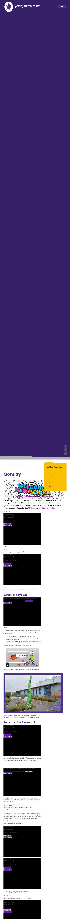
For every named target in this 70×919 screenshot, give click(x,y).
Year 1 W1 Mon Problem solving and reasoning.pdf (18, 892)
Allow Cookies (7, 523)
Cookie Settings (8, 525)
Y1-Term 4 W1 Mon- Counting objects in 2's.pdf (17, 891)
